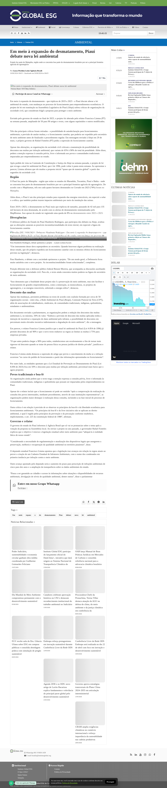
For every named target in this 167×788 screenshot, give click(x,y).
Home (16, 27)
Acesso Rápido (57, 765)
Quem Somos (22, 775)
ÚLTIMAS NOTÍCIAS (123, 187)
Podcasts (134, 3)
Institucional (26, 27)
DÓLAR (115, 262)
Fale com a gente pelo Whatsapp (25, 783)
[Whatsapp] (15, 33)
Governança (65, 27)
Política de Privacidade (62, 772)
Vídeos (136, 27)
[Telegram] (98, 502)
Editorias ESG (88, 27)
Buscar (151, 33)
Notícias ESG (29, 42)
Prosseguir (110, 782)
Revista (102, 3)
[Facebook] (18, 33)
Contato (145, 27)
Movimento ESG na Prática (39, 3)
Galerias (118, 3)
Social (53, 27)
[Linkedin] (25, 33)
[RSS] (28, 33)
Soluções (21, 778)
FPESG (55, 3)
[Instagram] (11, 33)
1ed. (110, 3)
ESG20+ (65, 3)
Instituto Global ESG (19, 3)
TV (126, 3)
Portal (94, 3)
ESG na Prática (121, 27)
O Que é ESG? (23, 772)
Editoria (19, 42)
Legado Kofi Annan (80, 3)
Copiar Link (18, 502)
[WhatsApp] (11, 783)
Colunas (76, 27)
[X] (93, 502)
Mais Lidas (118, 50)
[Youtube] (21, 33)
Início (12, 42)
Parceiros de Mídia (104, 27)
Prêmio (142, 3)
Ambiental (41, 27)
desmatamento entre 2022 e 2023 (88, 213)
